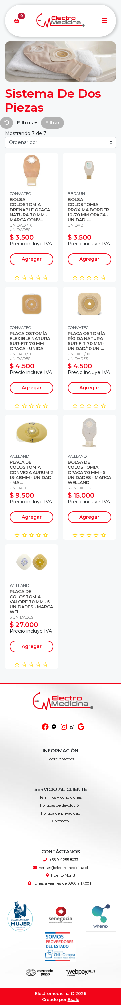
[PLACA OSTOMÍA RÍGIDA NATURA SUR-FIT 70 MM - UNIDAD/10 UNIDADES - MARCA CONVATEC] (89, 304)
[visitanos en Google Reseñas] (81, 727)
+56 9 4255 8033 (63, 859)
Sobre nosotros (60, 759)
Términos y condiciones (60, 797)
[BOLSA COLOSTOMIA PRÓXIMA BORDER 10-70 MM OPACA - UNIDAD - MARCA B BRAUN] (89, 170)
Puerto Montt (63, 875)
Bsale (73, 999)
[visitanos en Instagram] (63, 727)
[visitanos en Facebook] (45, 727)
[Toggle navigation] (104, 21)
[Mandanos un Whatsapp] (72, 726)
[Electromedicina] (60, 21)
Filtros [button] (25, 123)
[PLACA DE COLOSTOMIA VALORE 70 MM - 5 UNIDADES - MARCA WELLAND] (31, 561)
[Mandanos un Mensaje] (54, 726)
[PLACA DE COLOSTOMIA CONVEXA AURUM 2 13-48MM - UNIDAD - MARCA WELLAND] (31, 432)
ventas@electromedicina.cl (63, 867)
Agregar (32, 259)
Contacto (60, 821)
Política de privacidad (60, 813)
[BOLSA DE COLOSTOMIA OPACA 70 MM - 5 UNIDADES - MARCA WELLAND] (89, 432)
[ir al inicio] (63, 708)
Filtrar (52, 123)
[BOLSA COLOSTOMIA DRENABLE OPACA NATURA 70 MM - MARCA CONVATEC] (31, 170)
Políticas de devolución (60, 805)
